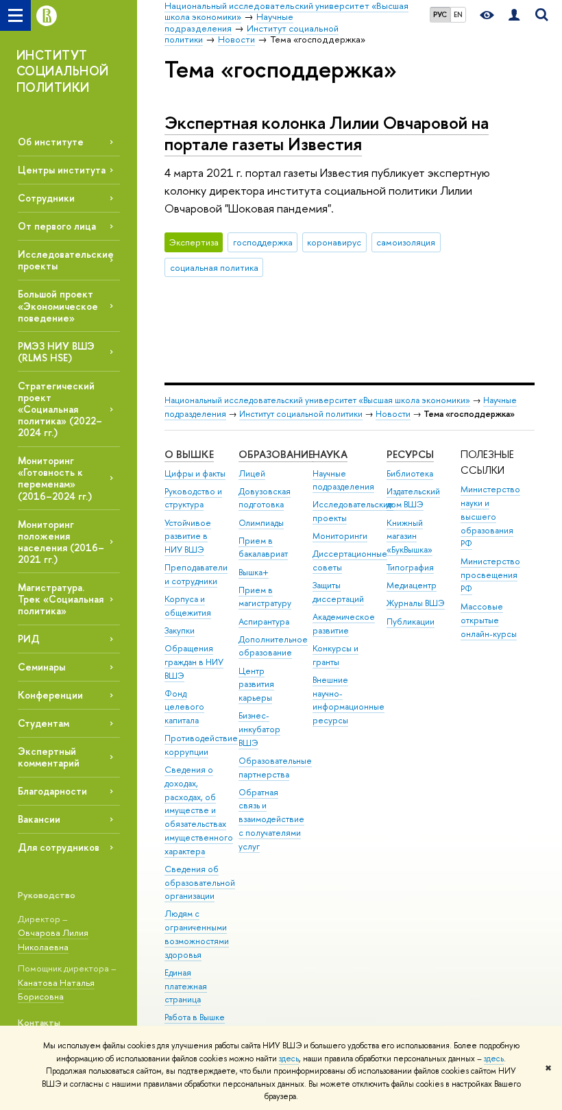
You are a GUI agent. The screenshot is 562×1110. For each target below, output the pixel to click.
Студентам (43, 722)
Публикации (411, 621)
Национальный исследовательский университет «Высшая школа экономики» (317, 400)
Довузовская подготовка (265, 498)
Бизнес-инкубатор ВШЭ (259, 729)
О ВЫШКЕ (189, 454)
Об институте (51, 141)
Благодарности (52, 790)
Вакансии (39, 818)
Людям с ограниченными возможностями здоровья (196, 934)
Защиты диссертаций (338, 592)
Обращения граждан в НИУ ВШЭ (193, 661)
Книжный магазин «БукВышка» (409, 536)
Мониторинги (340, 536)
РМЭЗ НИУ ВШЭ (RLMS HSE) (56, 351)
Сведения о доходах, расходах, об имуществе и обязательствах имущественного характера (198, 810)
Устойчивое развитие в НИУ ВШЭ (187, 536)
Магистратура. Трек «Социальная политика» (60, 599)
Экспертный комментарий (49, 757)
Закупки (179, 630)
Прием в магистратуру (265, 597)
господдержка (263, 242)
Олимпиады (261, 523)
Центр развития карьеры (256, 684)
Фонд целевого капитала (184, 707)
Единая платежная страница (185, 986)
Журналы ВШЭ (416, 603)
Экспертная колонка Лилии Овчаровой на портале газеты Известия (326, 133)
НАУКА (330, 454)
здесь (289, 1058)
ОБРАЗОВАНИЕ (276, 454)
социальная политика (214, 267)
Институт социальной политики (301, 414)
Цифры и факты (194, 473)
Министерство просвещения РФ (490, 574)
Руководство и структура (193, 498)
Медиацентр (412, 585)
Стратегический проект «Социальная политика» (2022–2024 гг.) (60, 409)
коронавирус (334, 242)
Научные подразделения (343, 480)
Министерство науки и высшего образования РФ (490, 516)
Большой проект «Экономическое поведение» (58, 305)
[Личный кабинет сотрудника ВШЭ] (514, 15)
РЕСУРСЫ (410, 454)
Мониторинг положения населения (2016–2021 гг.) (61, 542)
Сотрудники (46, 197)
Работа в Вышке (194, 1017)
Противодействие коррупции (201, 745)
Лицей (252, 473)
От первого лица (57, 225)
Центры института (62, 169)
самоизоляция (405, 242)
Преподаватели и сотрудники (196, 574)
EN (458, 14)
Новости (393, 414)
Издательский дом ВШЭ (413, 498)
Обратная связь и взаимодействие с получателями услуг (271, 819)
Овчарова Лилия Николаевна (53, 939)
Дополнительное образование (273, 646)
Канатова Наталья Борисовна (56, 989)
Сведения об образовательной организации (199, 882)
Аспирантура (264, 621)
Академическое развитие (344, 623)
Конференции (50, 694)
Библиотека (410, 473)
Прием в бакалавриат (263, 547)
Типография (410, 567)
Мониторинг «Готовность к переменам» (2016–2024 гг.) (55, 478)
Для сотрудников (58, 847)
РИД (29, 638)
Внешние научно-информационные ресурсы (348, 700)
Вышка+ (254, 572)
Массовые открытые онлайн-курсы (489, 620)
